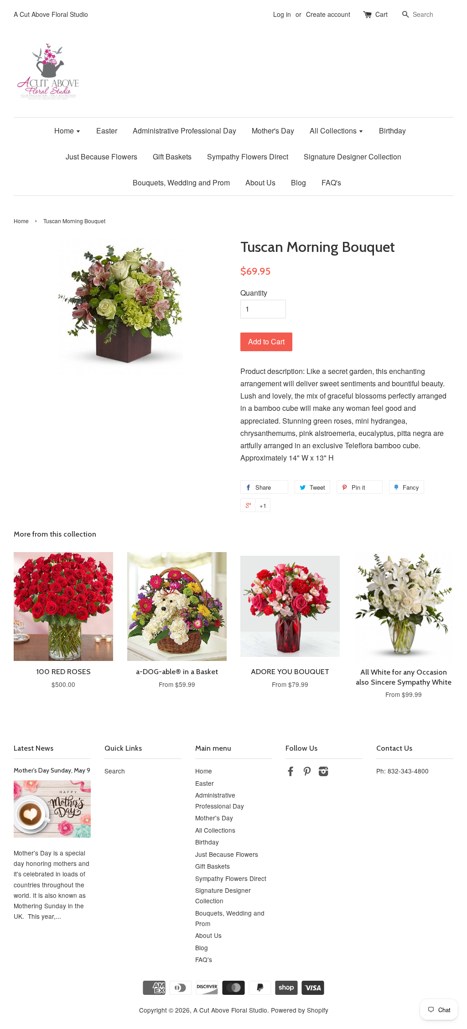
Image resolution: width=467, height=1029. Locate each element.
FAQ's (331, 182)
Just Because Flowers (101, 156)
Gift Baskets (172, 156)
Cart (381, 14)
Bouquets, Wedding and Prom (181, 182)
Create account (328, 14)
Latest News (33, 748)
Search (114, 770)
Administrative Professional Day (184, 130)
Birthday (392, 130)
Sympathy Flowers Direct (247, 156)
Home (65, 130)
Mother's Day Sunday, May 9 (52, 770)
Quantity (253, 292)
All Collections (334, 130)
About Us (260, 182)
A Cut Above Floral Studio (230, 1009)
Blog (298, 182)
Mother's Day (273, 130)
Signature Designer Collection (352, 156)
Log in (282, 14)
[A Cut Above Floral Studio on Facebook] (290, 772)
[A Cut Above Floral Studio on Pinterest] (307, 772)
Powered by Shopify (299, 1009)
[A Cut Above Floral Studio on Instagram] (323, 772)
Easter (106, 130)
